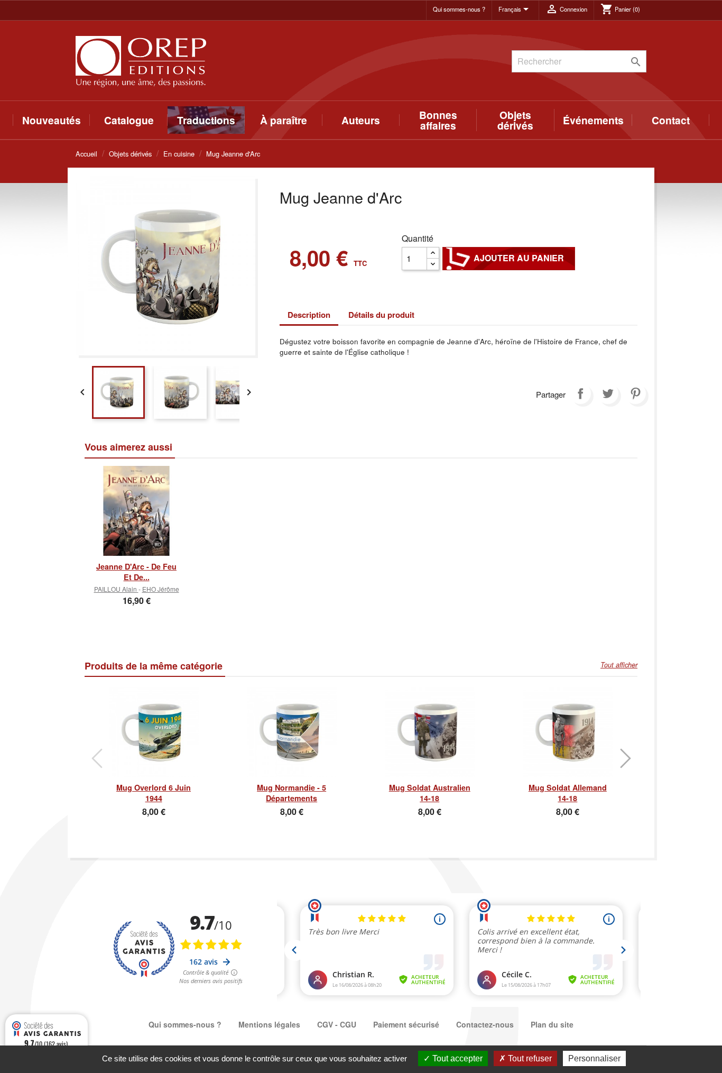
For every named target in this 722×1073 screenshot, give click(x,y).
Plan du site (552, 1024)
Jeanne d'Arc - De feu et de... (136, 571)
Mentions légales (269, 1024)
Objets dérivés (515, 120)
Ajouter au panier (508, 258)
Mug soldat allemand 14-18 (568, 792)
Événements (593, 120)
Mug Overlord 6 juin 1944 (153, 792)
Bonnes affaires (438, 120)
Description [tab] (309, 314)
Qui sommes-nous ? (459, 9)
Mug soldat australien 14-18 (429, 792)
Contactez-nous (485, 1024)
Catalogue (129, 120)
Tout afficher (618, 665)
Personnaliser (594, 1058)
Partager (580, 393)
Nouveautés (51, 120)
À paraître (283, 120)
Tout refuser (529, 1058)
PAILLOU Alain (116, 588)
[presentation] (96, 758)
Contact (671, 120)
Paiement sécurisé (406, 1024)
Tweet (607, 393)
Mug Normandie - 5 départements (291, 792)
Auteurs (360, 120)
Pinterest (635, 393)
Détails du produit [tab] (381, 314)
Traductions (206, 120)
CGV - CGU (336, 1024)
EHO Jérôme (160, 588)
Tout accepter (456, 1058)
